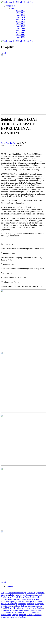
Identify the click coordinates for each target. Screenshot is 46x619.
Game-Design (30, 597)
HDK (14, 612)
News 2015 (20, 15)
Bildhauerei (37, 601)
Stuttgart (15, 615)
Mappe (26, 610)
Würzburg (22, 617)
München (35, 612)
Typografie (40, 593)
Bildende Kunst (18, 597)
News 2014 (20, 17)
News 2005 (20, 37)
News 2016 (20, 13)
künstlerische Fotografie (22, 599)
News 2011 (20, 24)
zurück (3, 53)
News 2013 (20, 19)
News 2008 (20, 30)
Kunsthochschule (7, 606)
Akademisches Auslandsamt (12, 610)
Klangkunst (39, 604)
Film (10, 599)
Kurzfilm (35, 599)
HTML (40, 610)
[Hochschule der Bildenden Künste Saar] (17, 2)
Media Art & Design (9, 604)
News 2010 (20, 26)
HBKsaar (9, 586)
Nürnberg (13, 617)
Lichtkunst (5, 595)
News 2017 (20, 11)
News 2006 (20, 35)
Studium (40, 608)
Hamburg (27, 612)
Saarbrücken (6, 597)
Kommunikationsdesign (16, 593)
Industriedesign (16, 595)
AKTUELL (10, 6)
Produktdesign (28, 595)
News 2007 (20, 32)
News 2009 (20, 28)
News (13, 8)
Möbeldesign (27, 601)
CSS (3, 612)
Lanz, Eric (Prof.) (8, 143)
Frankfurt (22, 615)
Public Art (31, 593)
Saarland (38, 595)
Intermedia (22, 604)
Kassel (30, 615)
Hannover (5, 617)
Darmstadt (37, 615)
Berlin (19, 612)
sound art (30, 604)
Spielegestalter (15, 601)
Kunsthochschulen (20, 608)
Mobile (8, 612)
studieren (32, 608)
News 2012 (20, 22)
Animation (5, 601)
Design (4, 593)
